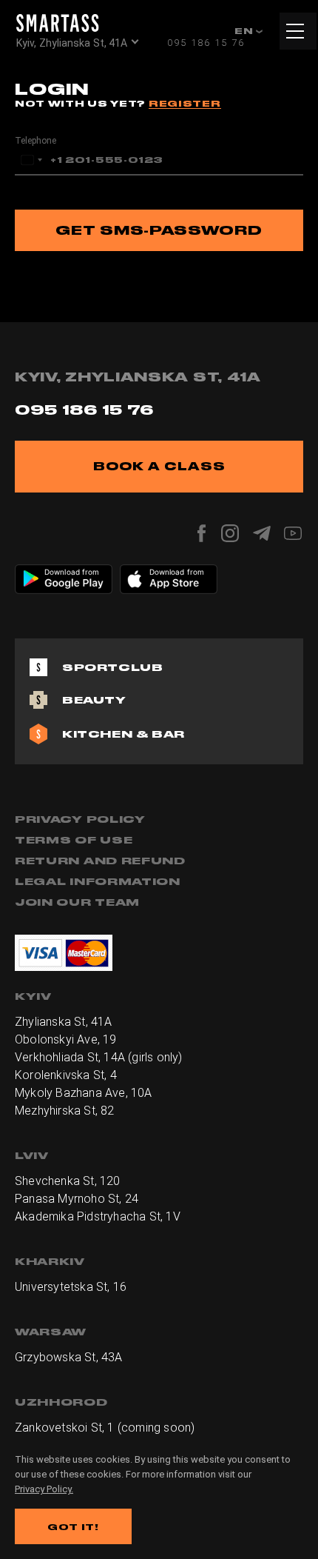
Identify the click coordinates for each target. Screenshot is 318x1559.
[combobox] (31, 160)
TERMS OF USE (73, 840)
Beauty (94, 700)
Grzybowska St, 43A (69, 1357)
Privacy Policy (80, 819)
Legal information (97, 881)
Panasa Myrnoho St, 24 (76, 1199)
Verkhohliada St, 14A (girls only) (99, 1057)
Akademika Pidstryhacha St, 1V (97, 1216)
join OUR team (77, 902)
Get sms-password (158, 230)
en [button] (245, 31)
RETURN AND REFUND (100, 861)
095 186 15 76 (206, 42)
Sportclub (112, 667)
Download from (72, 571)
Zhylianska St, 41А (63, 1022)
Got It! (73, 1527)
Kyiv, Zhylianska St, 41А (71, 43)
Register (185, 103)
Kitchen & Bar (123, 734)
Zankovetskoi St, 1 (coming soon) (104, 1428)
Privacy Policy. (44, 1489)
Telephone (35, 141)
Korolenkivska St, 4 (66, 1075)
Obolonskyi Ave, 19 (66, 1039)
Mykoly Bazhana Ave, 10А (83, 1093)
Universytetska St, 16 (70, 1287)
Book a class (159, 466)
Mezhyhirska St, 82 (65, 1111)
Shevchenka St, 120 (68, 1181)
